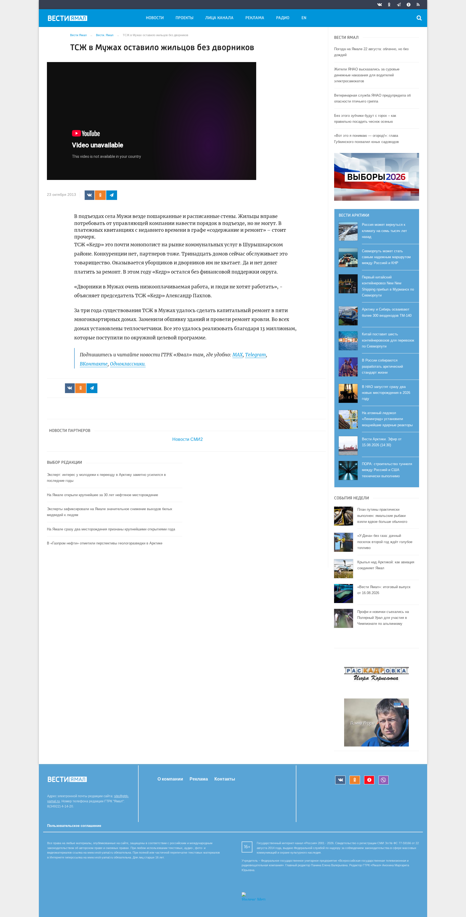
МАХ (237, 355)
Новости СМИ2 (187, 439)
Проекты (184, 18)
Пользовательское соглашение (74, 826)
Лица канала (219, 18)
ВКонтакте (94, 364)
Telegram (255, 355)
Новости (155, 18)
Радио (282, 18)
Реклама (254, 18)
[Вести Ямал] (68, 19)
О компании (170, 779)
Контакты (224, 779)
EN (303, 18)
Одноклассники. (128, 364)
